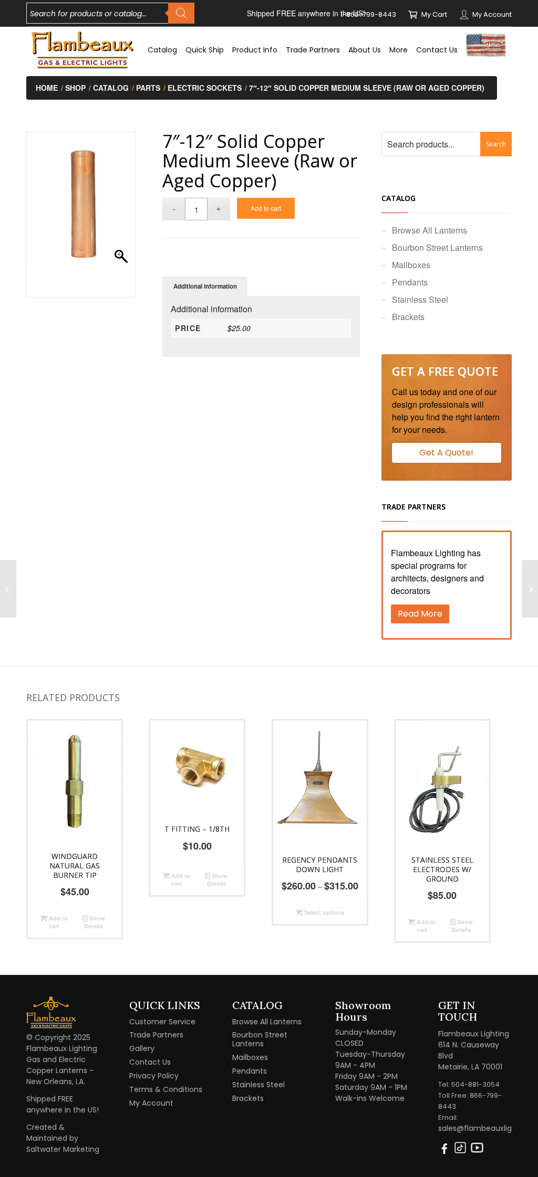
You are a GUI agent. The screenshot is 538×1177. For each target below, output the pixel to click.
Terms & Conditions (165, 1089)
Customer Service (162, 1021)
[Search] (181, 13)
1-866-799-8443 (368, 14)
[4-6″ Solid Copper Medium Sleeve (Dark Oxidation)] (530, 589)
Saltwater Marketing (62, 1149)
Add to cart (266, 208)
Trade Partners (156, 1035)
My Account (492, 14)
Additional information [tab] (205, 286)
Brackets (408, 317)
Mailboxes (411, 265)
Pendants (410, 282)
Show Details (94, 922)
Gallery (141, 1048)
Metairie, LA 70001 (470, 1067)
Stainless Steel (420, 299)
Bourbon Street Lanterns (437, 247)
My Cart (434, 14)
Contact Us (150, 1062)
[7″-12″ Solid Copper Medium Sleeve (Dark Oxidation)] (8, 589)
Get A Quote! (446, 453)
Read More (420, 614)
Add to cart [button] (57, 922)
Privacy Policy (154, 1075)
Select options (323, 912)
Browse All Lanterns (429, 230)
